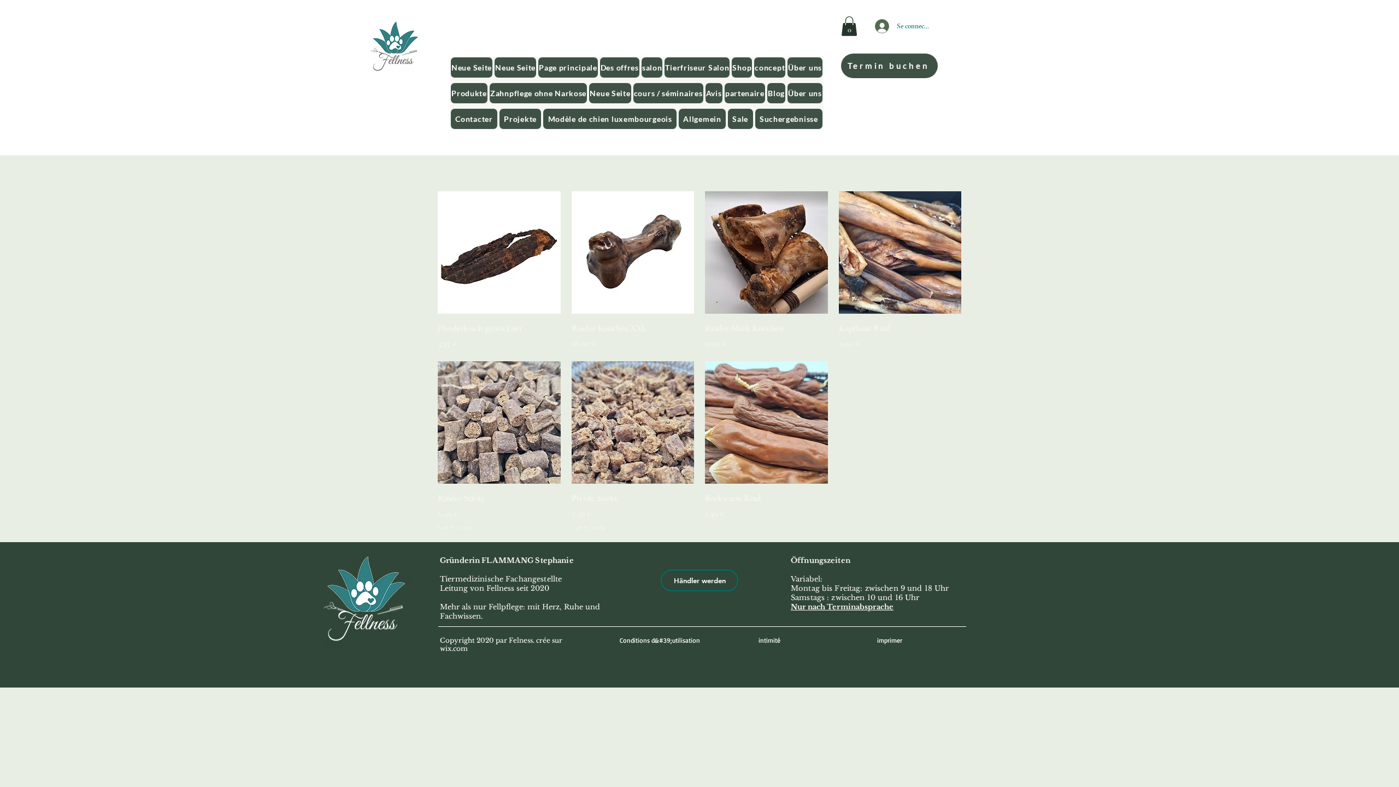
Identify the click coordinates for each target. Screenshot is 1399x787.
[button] (849, 26)
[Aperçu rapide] (499, 252)
